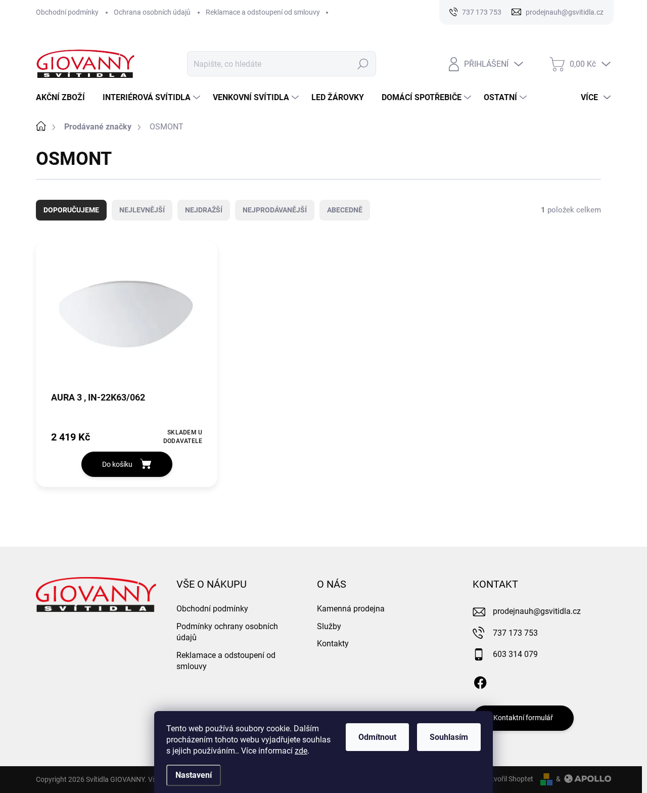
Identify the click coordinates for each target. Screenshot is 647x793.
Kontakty (333, 643)
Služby (329, 626)
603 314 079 (515, 654)
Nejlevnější (142, 210)
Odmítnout (377, 737)
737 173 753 (515, 633)
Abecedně (344, 210)
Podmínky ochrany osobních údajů (227, 632)
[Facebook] (480, 680)
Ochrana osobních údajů (152, 12)
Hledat (363, 64)
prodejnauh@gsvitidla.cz (537, 611)
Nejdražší (203, 210)
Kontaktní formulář (523, 718)
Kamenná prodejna (351, 608)
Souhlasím (449, 737)
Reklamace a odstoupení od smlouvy (263, 12)
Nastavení (193, 775)
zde (301, 751)
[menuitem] (64, 97)
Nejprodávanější (275, 210)
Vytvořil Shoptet (508, 779)
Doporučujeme (71, 210)
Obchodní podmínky (67, 12)
